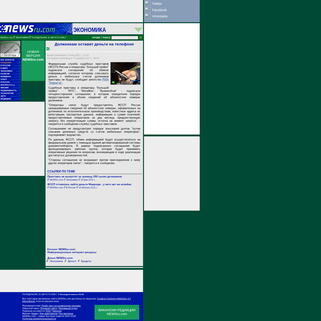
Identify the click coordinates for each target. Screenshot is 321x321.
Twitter (157, 4)
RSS (48, 311)
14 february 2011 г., (88, 187)
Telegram (57, 311)
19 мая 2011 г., (88, 179)
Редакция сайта (48, 308)
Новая (34, 313)
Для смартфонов (48, 313)
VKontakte (160, 16)
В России (71, 187)
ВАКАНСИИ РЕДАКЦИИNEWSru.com (116, 312)
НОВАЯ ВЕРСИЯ (33, 55)
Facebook (159, 10)
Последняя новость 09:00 (72, 294)
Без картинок (66, 313)
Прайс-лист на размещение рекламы (61, 305)
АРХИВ (96, 37)
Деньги (72, 261)
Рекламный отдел (68, 308)
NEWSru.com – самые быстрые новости (43, 316)
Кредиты (86, 261)
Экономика (89, 29)
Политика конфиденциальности (39, 318)
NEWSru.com (6, 37)
